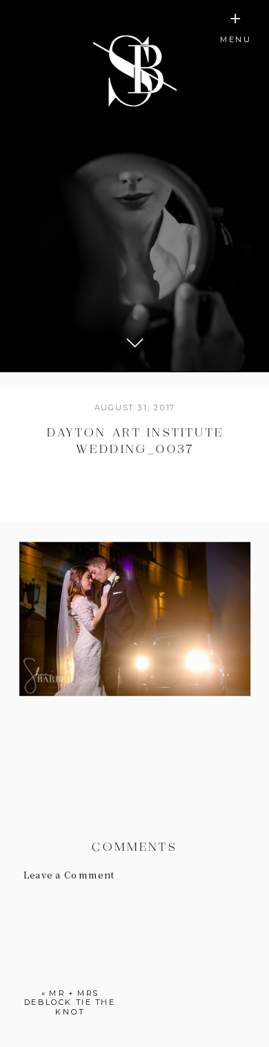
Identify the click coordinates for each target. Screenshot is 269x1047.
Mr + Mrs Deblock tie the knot (70, 1002)
